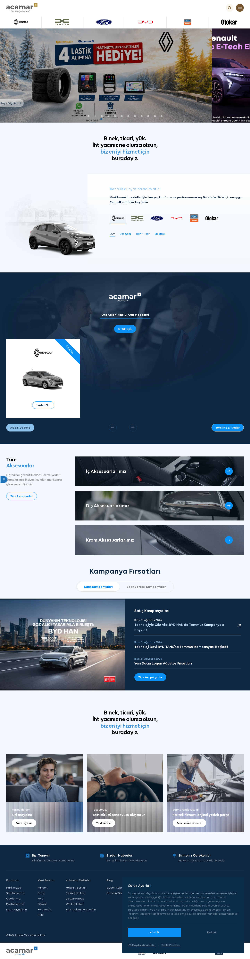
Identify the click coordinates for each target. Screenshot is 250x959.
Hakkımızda (13, 887)
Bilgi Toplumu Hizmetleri (81, 909)
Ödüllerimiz (13, 898)
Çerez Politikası (75, 898)
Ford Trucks (45, 909)
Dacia (41, 893)
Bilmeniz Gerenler (117, 893)
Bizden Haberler (117, 887)
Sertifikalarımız (15, 893)
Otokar (42, 904)
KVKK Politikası (75, 904)
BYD (40, 914)
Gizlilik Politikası (75, 893)
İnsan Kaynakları (16, 909)
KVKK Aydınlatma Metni (142, 945)
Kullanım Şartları (76, 887)
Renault (42, 887)
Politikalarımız (15, 904)
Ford (40, 898)
